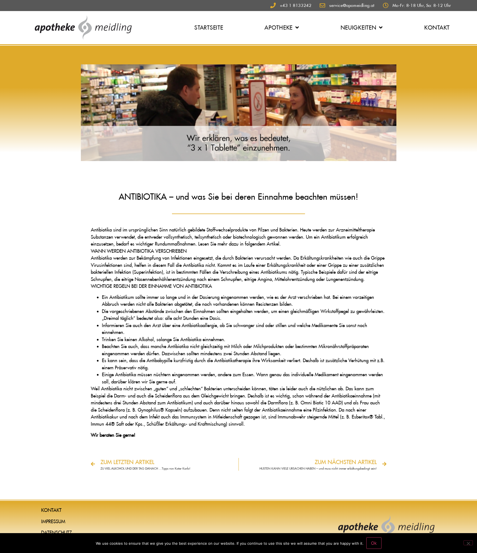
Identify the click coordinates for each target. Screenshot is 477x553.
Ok (374, 543)
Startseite (208, 27)
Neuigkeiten (359, 27)
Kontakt (437, 27)
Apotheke (278, 27)
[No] (468, 542)
